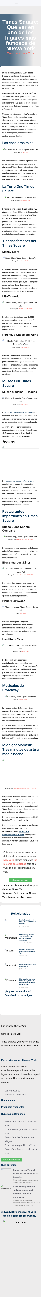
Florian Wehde (23, 700)
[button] (7, 999)
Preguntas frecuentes (12, 1107)
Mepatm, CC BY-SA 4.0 (25, 309)
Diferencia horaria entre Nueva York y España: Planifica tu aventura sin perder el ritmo (27, 981)
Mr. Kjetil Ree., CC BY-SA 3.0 (25, 540)
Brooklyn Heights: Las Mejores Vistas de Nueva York (27, 951)
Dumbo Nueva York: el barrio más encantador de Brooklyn (27, 921)
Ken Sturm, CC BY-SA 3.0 (25, 575)
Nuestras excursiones (13, 1114)
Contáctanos (8, 1100)
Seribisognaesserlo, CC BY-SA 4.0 (25, 788)
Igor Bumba (24, 404)
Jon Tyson (23, 613)
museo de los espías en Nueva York (18, 481)
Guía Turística (8, 1165)
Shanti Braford (25, 347)
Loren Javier (25, 261)
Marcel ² (25, 152)
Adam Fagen (25, 651)
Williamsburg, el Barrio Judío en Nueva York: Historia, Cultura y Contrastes (26, 937)
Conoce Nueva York (20, 53)
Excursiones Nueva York (13, 1026)
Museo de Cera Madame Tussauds (18, 413)
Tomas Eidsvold (25, 200)
